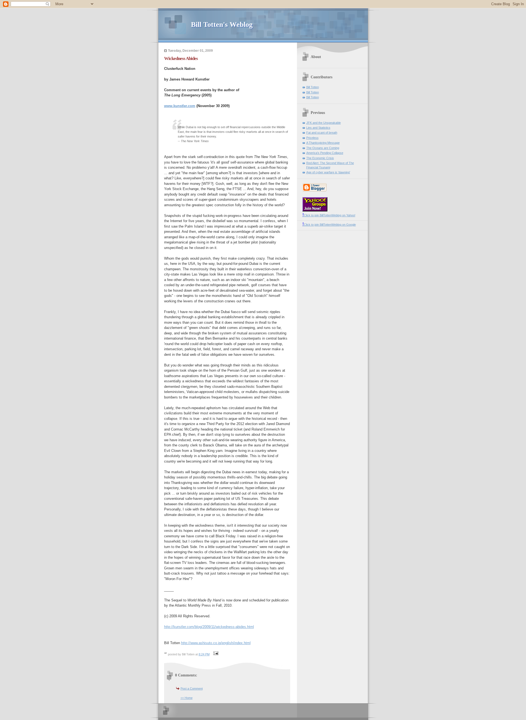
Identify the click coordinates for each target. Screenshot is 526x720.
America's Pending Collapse (324, 152)
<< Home (187, 697)
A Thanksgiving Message (323, 142)
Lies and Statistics (318, 127)
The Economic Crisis (320, 158)
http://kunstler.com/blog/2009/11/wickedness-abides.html (209, 627)
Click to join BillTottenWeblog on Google (329, 224)
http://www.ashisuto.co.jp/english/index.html (216, 643)
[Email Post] (215, 654)
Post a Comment (192, 688)
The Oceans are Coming (322, 148)
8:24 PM (204, 654)
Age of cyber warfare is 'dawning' (328, 172)
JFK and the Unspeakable (323, 122)
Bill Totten (312, 87)
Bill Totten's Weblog (222, 24)
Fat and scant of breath (321, 132)
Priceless (312, 137)
